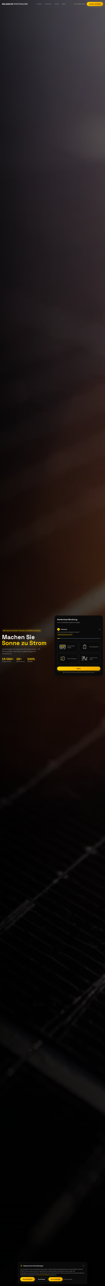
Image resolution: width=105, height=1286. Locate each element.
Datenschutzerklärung (44, 1274)
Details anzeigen (68, 1279)
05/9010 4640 (80, 4)
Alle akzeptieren (27, 1279)
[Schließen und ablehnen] (83, 1266)
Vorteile (57, 4)
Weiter (79, 668)
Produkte (39, 4)
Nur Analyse (41, 1279)
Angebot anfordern (95, 4)
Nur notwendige (55, 1279)
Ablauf (64, 4)
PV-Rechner (48, 4)
